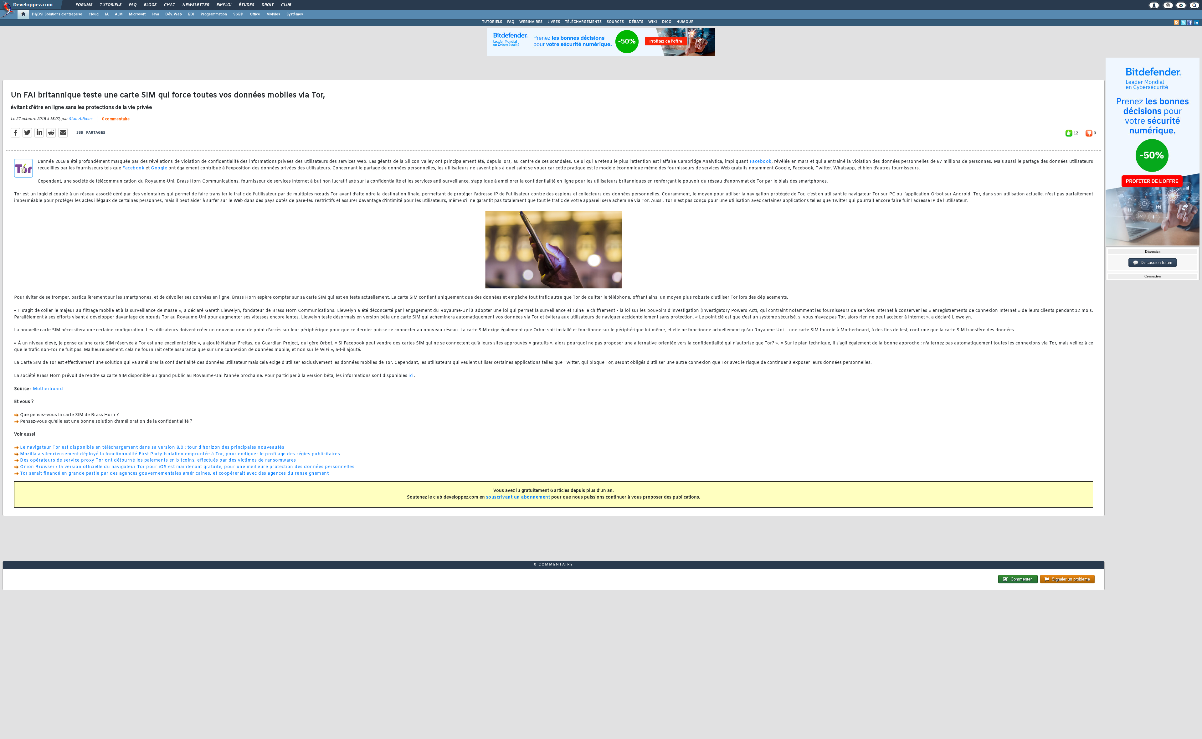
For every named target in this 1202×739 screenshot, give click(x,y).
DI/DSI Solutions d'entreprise (57, 14)
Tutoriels (110, 5)
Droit (267, 5)
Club (285, 5)
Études (246, 5)
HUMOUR (685, 22)
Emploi (224, 5)
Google (159, 168)
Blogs (150, 5)
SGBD (238, 14)
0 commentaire (116, 119)
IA (107, 14)
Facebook (761, 162)
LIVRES (553, 22)
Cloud (94, 14)
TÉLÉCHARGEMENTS (583, 22)
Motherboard (48, 389)
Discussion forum (1155, 262)
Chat (169, 5)
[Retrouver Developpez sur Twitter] (1183, 22)
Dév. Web (173, 14)
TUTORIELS (492, 22)
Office (255, 14)
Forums (84, 5)
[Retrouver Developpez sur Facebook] (1189, 22)
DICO (666, 22)
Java (155, 14)
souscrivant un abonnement (518, 497)
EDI (191, 14)
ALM (119, 14)
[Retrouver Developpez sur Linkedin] (1196, 22)
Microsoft (137, 14)
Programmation (214, 14)
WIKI (652, 22)
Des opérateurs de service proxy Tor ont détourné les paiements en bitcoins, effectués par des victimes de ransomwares (158, 460)
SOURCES (615, 22)
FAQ (132, 5)
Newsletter (195, 5)
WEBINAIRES (530, 22)
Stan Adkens (80, 118)
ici (411, 376)
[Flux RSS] (1176, 22)
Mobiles (273, 14)
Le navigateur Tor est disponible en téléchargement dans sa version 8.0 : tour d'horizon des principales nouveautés (152, 448)
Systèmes (294, 14)
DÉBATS (636, 22)
